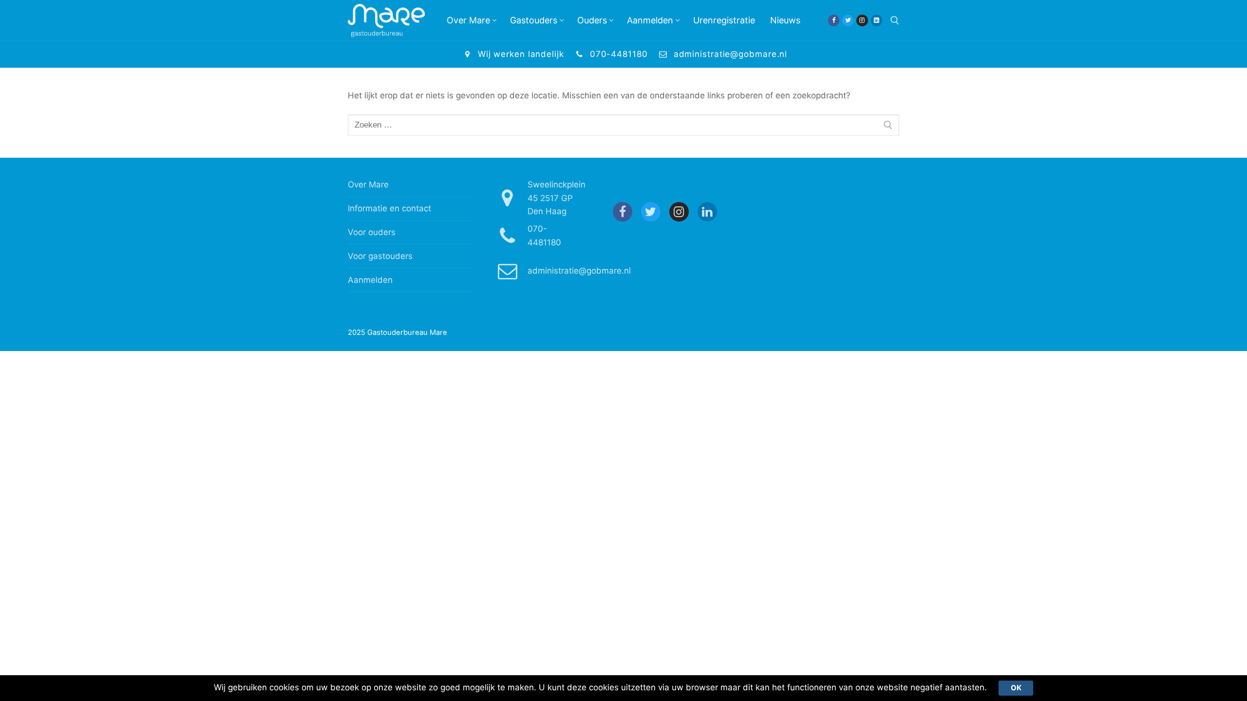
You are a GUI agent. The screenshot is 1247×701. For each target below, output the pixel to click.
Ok (1016, 687)
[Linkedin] (876, 20)
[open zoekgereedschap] (894, 20)
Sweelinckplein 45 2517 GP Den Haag (557, 198)
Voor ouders (372, 232)
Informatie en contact (389, 208)
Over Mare (368, 184)
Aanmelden (370, 280)
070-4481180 (619, 54)
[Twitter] (847, 20)
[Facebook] (833, 20)
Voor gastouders (380, 256)
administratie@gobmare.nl (731, 54)
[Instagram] (862, 20)
